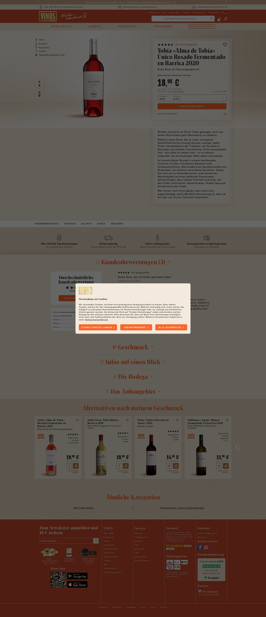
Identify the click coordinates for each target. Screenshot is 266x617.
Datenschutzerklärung (96, 319)
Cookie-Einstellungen (96, 327)
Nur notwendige (135, 327)
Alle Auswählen (170, 327)
